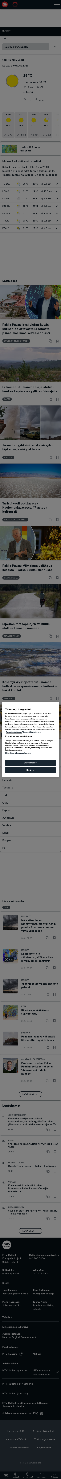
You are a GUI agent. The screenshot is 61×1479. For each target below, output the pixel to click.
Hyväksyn (30, 770)
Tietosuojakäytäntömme (31, 732)
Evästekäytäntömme (14, 732)
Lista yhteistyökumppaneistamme (18, 753)
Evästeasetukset (30, 763)
